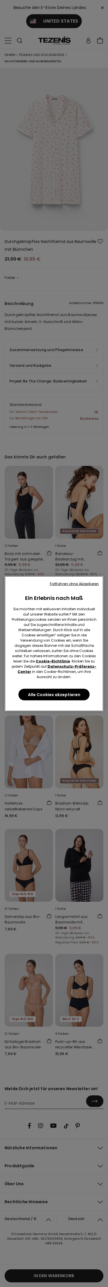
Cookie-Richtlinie (53, 660)
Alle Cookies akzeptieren (54, 694)
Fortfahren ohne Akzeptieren (74, 583)
